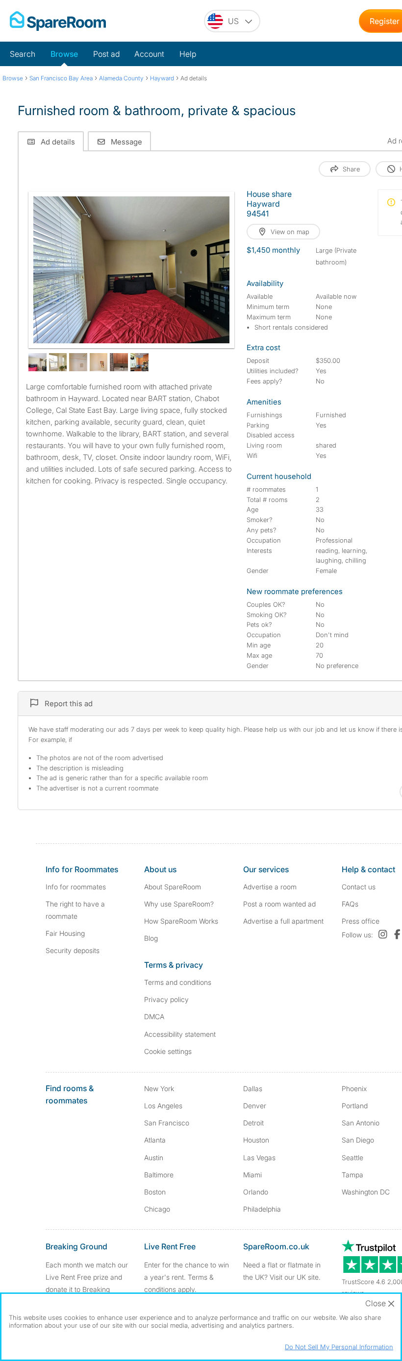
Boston (155, 1192)
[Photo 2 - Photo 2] (37, 362)
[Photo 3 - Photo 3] (58, 362)
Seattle (352, 1157)
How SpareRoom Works (181, 921)
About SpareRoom (172, 887)
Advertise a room (270, 887)
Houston (256, 1140)
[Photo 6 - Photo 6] (118, 362)
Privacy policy (166, 999)
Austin (153, 1157)
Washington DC (366, 1192)
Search (22, 54)
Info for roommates (76, 887)
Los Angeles (163, 1105)
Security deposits (73, 950)
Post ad (106, 54)
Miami (252, 1174)
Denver (254, 1105)
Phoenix (354, 1088)
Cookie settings (168, 1051)
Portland (355, 1105)
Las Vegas (259, 1157)
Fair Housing (65, 933)
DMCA (154, 1016)
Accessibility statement (180, 1034)
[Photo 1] (131, 270)
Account (149, 54)
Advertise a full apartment (283, 921)
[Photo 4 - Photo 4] (78, 362)
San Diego (358, 1140)
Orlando (255, 1192)
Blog (151, 938)
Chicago (157, 1209)
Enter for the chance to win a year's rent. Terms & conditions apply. (186, 1277)
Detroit (253, 1123)
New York (159, 1088)
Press (360, 921)
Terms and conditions (177, 982)
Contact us (359, 887)
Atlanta (155, 1140)
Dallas (252, 1088)
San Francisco (166, 1123)
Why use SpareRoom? (179, 904)
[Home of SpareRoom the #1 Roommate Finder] (58, 21)
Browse (64, 54)
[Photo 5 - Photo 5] (98, 362)
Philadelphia (262, 1209)
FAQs (350, 904)
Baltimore (159, 1174)
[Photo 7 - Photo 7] (139, 362)
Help (187, 54)
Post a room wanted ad (279, 904)
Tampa (352, 1174)
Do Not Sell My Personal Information (339, 1347)
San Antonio (360, 1123)
